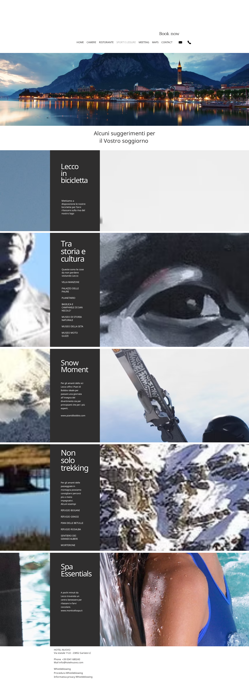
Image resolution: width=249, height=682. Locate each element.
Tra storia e (74, 247)
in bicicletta (74, 180)
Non (69, 452)
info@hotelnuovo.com (71, 662)
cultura (72, 258)
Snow (69, 362)
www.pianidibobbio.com (73, 415)
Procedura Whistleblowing (68, 673)
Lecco (69, 166)
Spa (67, 566)
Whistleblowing (62, 668)
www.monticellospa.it (71, 610)
